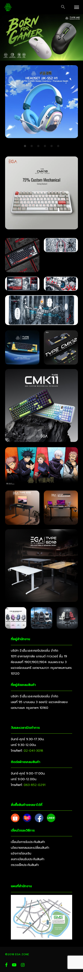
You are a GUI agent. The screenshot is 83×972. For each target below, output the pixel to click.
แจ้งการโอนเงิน (21, 853)
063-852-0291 (34, 785)
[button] (63, 7)
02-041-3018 (33, 750)
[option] (41, 103)
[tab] (25, 146)
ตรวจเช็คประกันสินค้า (25, 865)
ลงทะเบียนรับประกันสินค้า (27, 859)
